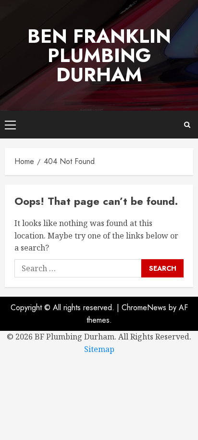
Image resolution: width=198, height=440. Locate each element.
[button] (10, 124)
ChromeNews (144, 307)
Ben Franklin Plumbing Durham (99, 55)
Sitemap (99, 349)
